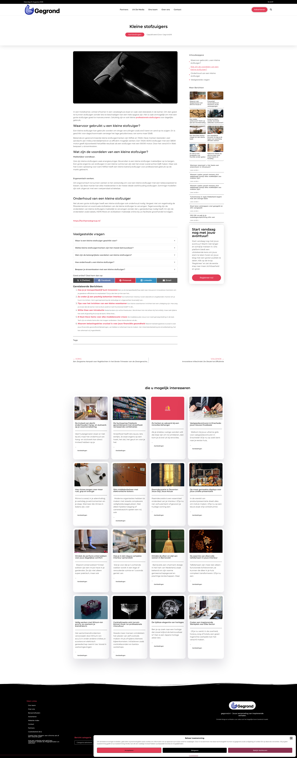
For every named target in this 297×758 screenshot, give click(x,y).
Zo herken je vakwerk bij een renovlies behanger (165, 424)
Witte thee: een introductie (91, 310)
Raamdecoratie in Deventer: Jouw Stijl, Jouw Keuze (165, 490)
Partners (124, 9)
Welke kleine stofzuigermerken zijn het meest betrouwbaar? (125, 248)
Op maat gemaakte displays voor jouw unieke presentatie (205, 490)
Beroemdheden (34, 713)
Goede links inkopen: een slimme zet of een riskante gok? (43, 736)
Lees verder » (194, 170)
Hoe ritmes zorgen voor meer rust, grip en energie (89, 490)
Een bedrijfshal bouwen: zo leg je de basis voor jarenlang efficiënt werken (214, 138)
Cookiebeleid (193, 755)
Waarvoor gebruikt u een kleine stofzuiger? (205, 61)
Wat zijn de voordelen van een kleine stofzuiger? (204, 68)
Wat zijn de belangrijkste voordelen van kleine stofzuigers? (125, 255)
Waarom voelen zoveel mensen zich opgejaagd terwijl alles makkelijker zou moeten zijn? (205, 176)
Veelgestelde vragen (200, 80)
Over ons (165, 9)
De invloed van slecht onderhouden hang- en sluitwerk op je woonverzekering (90, 425)
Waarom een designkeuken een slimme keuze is (196, 102)
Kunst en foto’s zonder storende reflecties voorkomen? (215, 120)
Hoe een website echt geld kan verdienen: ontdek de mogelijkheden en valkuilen (43, 742)
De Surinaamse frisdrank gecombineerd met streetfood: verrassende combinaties (128, 425)
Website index (33, 720)
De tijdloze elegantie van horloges (168, 622)
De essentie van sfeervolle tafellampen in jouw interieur (204, 557)
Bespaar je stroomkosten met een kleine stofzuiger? (125, 269)
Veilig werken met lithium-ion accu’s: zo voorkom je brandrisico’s (89, 624)
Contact (177, 9)
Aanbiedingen (134, 34)
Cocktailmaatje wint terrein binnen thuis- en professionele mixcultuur (127, 624)
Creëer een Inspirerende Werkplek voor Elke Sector (202, 623)
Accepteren (129, 750)
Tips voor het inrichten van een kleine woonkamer (102, 303)
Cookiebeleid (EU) (35, 732)
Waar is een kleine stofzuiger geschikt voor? (125, 241)
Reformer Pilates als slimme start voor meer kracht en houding (214, 156)
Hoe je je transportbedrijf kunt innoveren (98, 290)
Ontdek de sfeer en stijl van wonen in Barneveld (165, 557)
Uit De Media (138, 9)
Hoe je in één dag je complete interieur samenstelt (127, 557)
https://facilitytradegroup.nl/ (86, 221)
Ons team (153, 9)
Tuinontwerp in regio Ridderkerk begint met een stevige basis (206, 198)
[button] (291, 738)
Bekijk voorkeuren (260, 750)
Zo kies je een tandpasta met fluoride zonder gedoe (197, 155)
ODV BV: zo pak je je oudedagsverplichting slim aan (202, 216)
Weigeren (195, 750)
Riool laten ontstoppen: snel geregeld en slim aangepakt (206, 207)
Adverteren (32, 717)
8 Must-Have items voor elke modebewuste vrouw (102, 317)
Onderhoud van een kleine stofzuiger (203, 74)
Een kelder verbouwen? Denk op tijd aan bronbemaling (197, 120)
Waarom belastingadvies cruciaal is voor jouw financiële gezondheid (111, 324)
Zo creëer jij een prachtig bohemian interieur (100, 297)
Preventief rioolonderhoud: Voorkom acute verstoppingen (213, 103)
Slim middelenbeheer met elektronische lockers (125, 490)
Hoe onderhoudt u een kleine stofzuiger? (125, 262)
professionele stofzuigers (148, 117)
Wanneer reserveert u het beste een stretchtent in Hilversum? (204, 166)
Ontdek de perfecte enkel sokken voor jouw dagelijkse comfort (91, 557)
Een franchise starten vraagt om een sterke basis (197, 137)
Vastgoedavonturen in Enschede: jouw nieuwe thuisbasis (205, 424)
